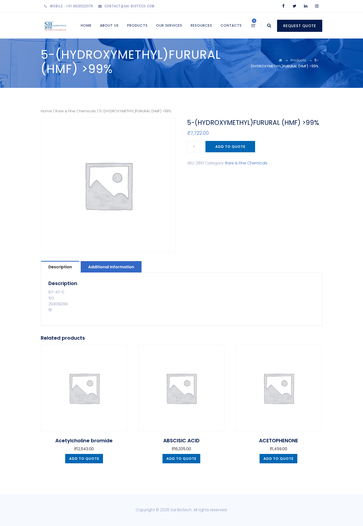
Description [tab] (60, 267)
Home (86, 25)
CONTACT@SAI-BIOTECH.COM (129, 6)
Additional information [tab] (111, 267)
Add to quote (230, 146)
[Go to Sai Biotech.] (280, 60)
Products (137, 25)
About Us (109, 25)
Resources (201, 25)
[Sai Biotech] (56, 26)
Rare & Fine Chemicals (75, 111)
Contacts (231, 25)
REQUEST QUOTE (299, 25)
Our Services (169, 25)
